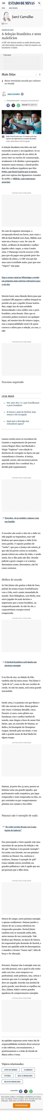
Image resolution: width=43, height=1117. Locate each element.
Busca (39, 3)
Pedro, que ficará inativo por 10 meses (19, 172)
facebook (8, 105)
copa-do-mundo (10, 1070)
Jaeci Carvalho (13, 8)
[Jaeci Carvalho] (4, 94)
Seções (4, 3)
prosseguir (21, 1105)
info (22, 94)
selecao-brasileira (12, 1082)
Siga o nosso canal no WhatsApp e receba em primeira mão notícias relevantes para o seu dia (21, 281)
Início (3, 8)
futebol (7, 1076)
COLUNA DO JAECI (7, 30)
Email (6, 23)
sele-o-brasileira (25, 1076)
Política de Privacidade (27, 1101)
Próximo (40, 74)
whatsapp (18, 105)
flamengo (28, 1070)
